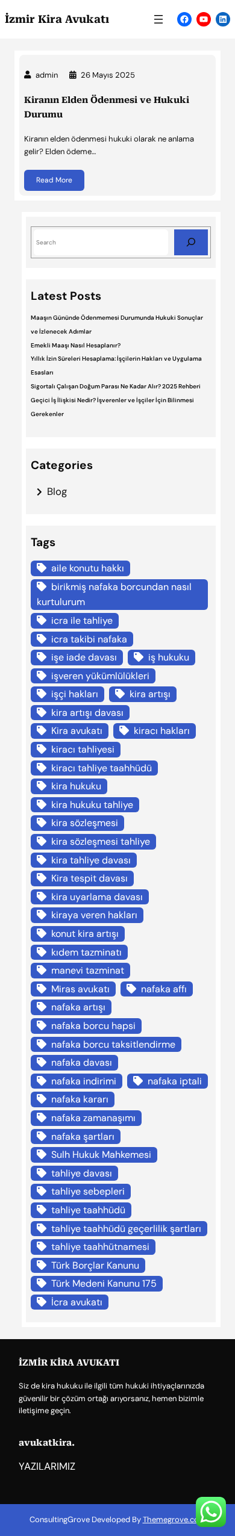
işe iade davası (84, 657)
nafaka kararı (79, 1099)
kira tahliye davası (91, 860)
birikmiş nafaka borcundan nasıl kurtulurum (114, 594)
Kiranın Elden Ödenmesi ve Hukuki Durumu (106, 107)
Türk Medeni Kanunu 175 (104, 1283)
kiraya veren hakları (94, 915)
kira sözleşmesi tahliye (100, 841)
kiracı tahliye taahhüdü (101, 768)
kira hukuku (76, 786)
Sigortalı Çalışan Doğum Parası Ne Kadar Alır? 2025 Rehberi (116, 386)
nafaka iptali (175, 1081)
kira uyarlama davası (97, 897)
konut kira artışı (85, 933)
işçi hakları (74, 694)
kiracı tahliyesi (82, 749)
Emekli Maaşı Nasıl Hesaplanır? (76, 345)
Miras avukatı (80, 989)
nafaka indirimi (83, 1081)
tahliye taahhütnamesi (100, 1246)
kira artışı (150, 694)
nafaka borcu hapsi (93, 1025)
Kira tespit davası (89, 878)
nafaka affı (164, 989)
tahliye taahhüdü (88, 1210)
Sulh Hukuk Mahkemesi (101, 1154)
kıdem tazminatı (86, 952)
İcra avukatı (76, 1302)
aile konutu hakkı (87, 568)
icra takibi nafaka (89, 639)
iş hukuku (168, 657)
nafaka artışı (78, 1007)
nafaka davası (81, 1062)
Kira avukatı (76, 730)
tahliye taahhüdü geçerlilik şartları (126, 1228)
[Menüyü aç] (158, 19)
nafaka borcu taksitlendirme (113, 1044)
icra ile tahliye (82, 620)
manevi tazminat (87, 970)
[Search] (191, 242)
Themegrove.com (174, 1519)
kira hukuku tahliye (92, 804)
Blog (57, 491)
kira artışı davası (87, 712)
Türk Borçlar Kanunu (95, 1265)
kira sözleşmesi (84, 822)
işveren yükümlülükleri (100, 676)
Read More (54, 180)
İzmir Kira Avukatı (57, 19)
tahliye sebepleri (88, 1191)
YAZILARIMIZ (47, 1466)
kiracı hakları (162, 730)
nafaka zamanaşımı (93, 1118)
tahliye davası (81, 1173)
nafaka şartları (82, 1136)
